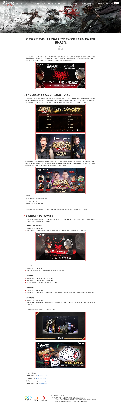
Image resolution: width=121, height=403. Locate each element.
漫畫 (17, 3)
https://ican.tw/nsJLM (41, 378)
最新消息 (58, 3)
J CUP (30, 3)
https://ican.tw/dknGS (44, 383)
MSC (43, 3)
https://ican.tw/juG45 (43, 381)
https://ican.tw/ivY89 (42, 375)
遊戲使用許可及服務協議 (56, 397)
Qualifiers (24, 3)
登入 (116, 3)
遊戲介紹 (50, 3)
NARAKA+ (74, 3)
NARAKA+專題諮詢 (86, 3)
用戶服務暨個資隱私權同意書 (68, 397)
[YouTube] (109, 3)
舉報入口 (66, 3)
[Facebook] (107, 3)
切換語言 (99, 3)
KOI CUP (37, 3)
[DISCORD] (112, 3)
